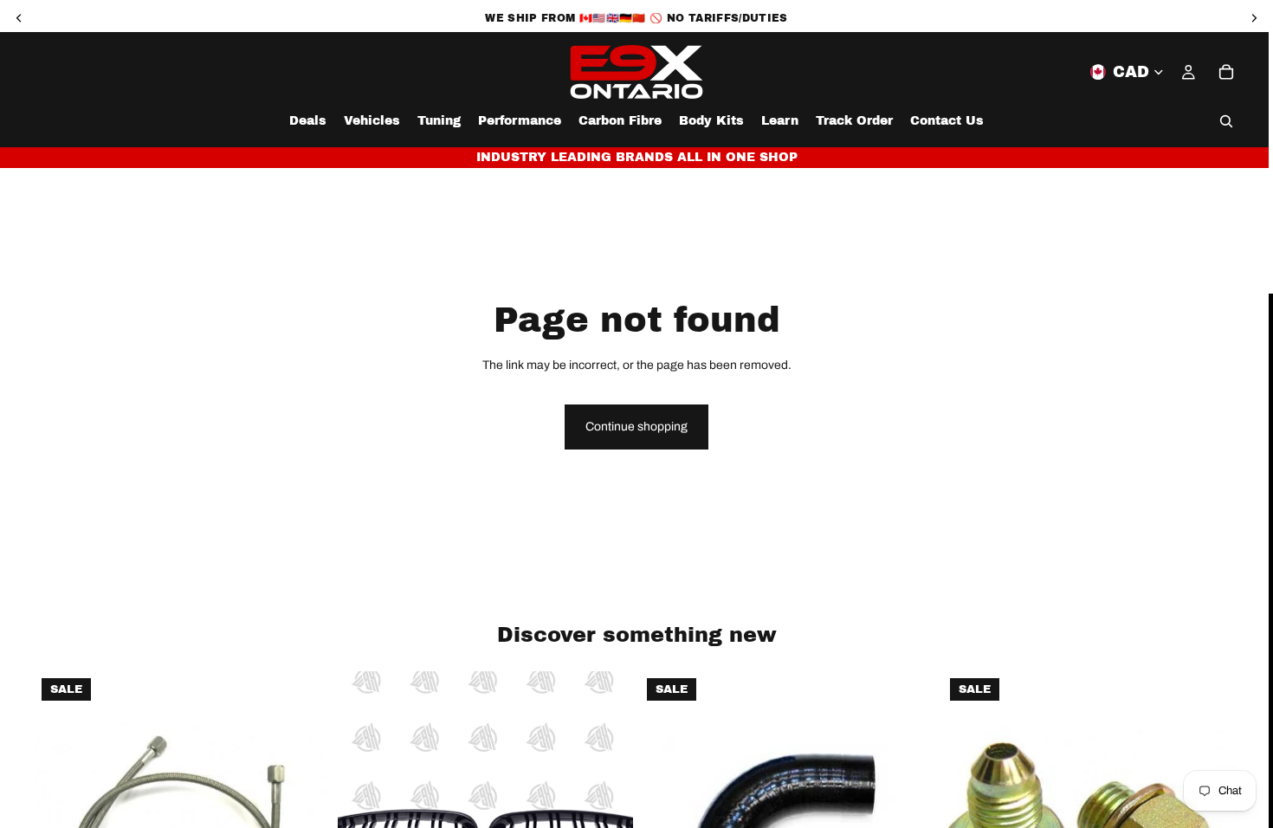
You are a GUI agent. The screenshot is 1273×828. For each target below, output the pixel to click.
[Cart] (1226, 72)
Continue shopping (636, 426)
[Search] (1226, 121)
